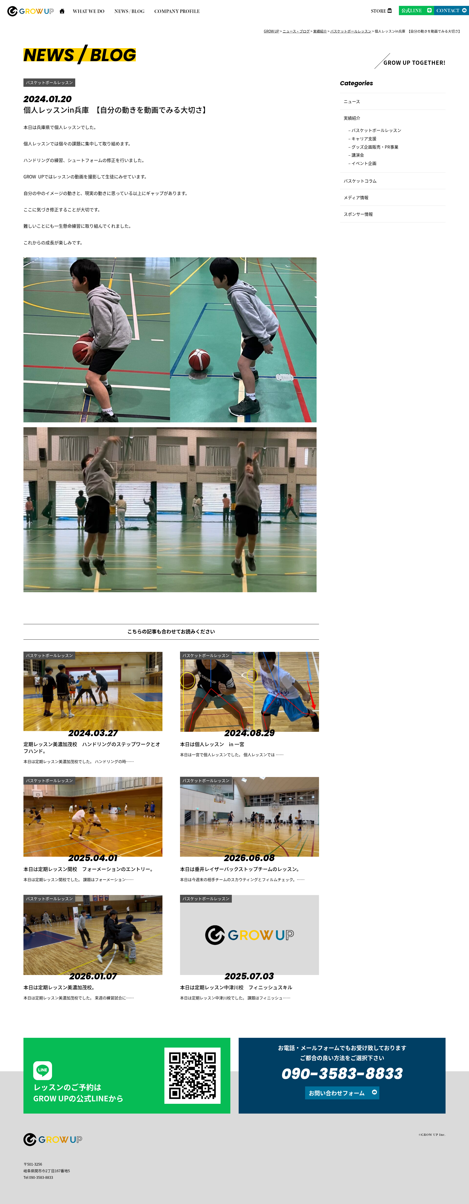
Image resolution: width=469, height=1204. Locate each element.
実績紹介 (352, 118)
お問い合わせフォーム (337, 1093)
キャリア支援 (364, 138)
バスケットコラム (360, 181)
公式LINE (411, 10)
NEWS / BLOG (129, 11)
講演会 (358, 155)
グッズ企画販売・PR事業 (375, 147)
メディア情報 (356, 197)
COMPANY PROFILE (177, 11)
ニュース (352, 101)
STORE (378, 11)
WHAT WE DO (89, 11)
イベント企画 (364, 163)
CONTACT (448, 10)
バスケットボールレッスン (49, 82)
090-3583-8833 (342, 1075)
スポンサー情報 (358, 214)
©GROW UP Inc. (432, 1134)
